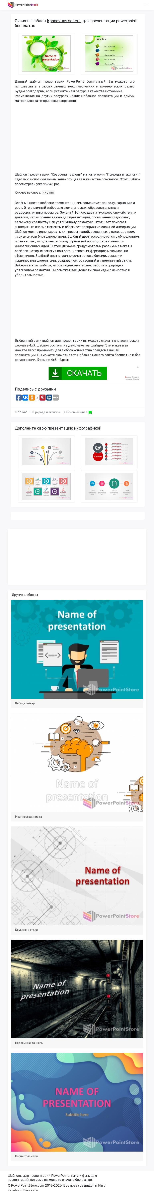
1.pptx (64, 360)
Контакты (30, 1190)
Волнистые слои (26, 1156)
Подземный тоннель (29, 1043)
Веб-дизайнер (25, 703)
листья (48, 192)
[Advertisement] (75, 139)
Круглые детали (26, 930)
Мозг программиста (28, 816)
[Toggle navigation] (146, 5)
